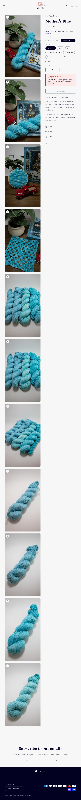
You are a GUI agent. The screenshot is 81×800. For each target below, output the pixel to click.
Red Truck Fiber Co (15, 795)
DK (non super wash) (55, 52)
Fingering (51, 48)
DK (68, 48)
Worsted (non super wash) (57, 57)
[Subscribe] (56, 760)
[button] (4, 5)
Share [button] (49, 143)
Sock (60, 48)
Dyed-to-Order (68, 40)
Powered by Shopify (25, 795)
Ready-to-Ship (54, 41)
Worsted (70, 52)
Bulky (49, 61)
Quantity (47, 65)
